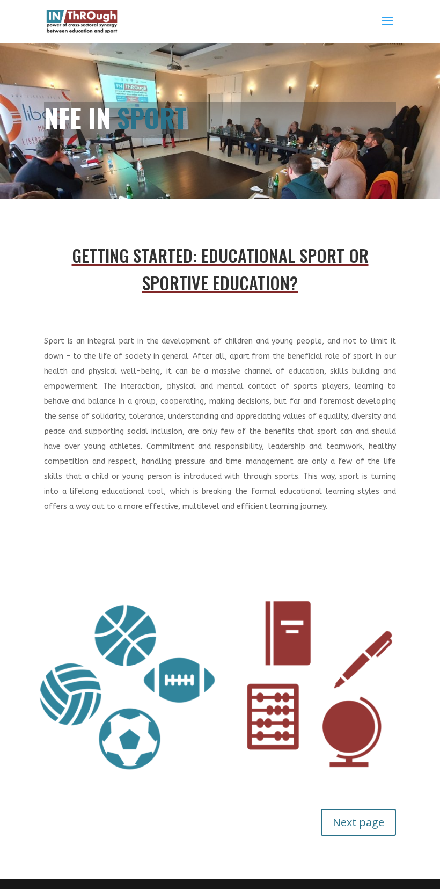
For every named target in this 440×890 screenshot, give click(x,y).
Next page (358, 822)
